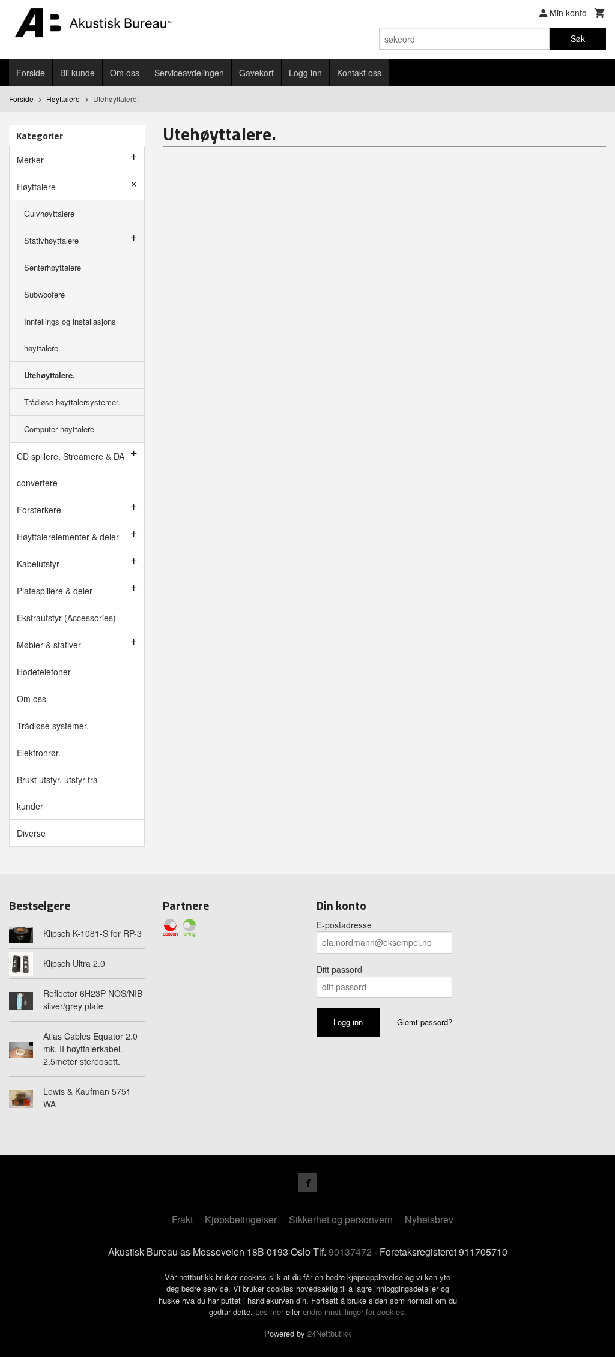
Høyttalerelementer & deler (68, 537)
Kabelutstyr (38, 564)
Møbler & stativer (49, 645)
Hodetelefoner (44, 672)
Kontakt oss (359, 73)
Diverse (31, 833)
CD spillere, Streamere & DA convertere (70, 469)
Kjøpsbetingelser (241, 1219)
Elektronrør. (39, 753)
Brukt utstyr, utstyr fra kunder (57, 793)
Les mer (270, 1311)
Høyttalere (36, 187)
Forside (30, 73)
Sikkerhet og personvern (341, 1219)
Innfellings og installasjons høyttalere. (70, 335)
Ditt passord (339, 969)
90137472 (350, 1252)
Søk (578, 38)
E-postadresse (344, 925)
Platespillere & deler (54, 591)
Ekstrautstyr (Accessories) (66, 618)
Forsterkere (39, 510)
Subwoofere (44, 294)
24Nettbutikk (329, 1333)
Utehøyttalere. (49, 375)
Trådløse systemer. (53, 726)
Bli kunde (77, 73)
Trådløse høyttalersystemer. (72, 402)
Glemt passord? (424, 1022)
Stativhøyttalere (51, 240)
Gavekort (256, 73)
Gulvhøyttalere (49, 213)
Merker (30, 160)
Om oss (124, 73)
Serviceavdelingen (189, 73)
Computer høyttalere (59, 429)
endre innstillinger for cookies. (355, 1311)
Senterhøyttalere (52, 267)
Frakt (182, 1219)
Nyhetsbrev (429, 1219)
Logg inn (305, 73)
